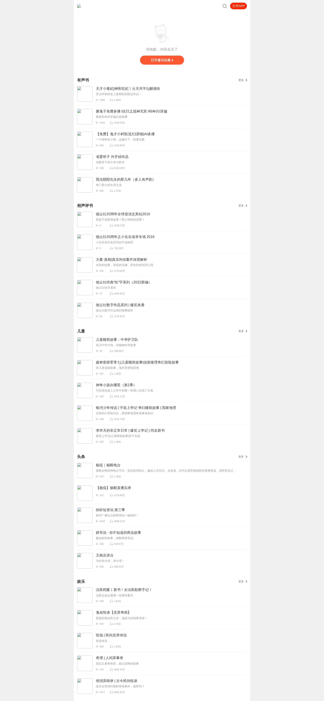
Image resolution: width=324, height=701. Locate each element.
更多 (241, 80)
